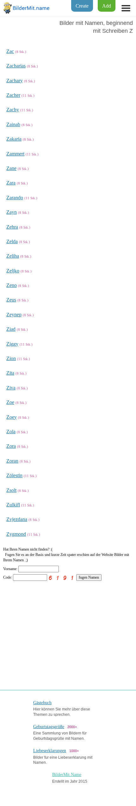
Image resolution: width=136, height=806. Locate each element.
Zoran (12, 461)
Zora (11, 446)
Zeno (11, 285)
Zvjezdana (16, 519)
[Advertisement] (68, 631)
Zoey (11, 417)
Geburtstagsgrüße (48, 726)
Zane (11, 168)
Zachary (14, 80)
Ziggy (12, 344)
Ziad (10, 329)
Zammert (15, 153)
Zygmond (16, 534)
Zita (10, 373)
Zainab (13, 124)
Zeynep (14, 314)
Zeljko (12, 270)
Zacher (13, 95)
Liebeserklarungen (49, 750)
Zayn (11, 212)
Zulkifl (13, 504)
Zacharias (16, 65)
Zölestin (14, 475)
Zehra (12, 227)
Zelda (12, 241)
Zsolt (11, 490)
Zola (10, 431)
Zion (11, 358)
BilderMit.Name (66, 774)
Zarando (14, 197)
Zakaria (14, 139)
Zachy (12, 109)
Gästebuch (42, 702)
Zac (10, 51)
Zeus (11, 299)
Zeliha (12, 256)
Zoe (10, 402)
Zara (10, 182)
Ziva (10, 387)
